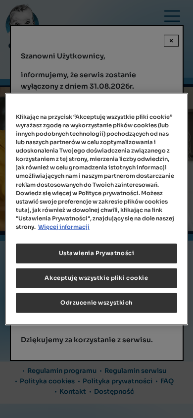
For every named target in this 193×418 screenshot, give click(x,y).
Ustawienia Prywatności (97, 253)
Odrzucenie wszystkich (96, 302)
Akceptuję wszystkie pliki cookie (96, 277)
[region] (97, 209)
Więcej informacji (64, 226)
